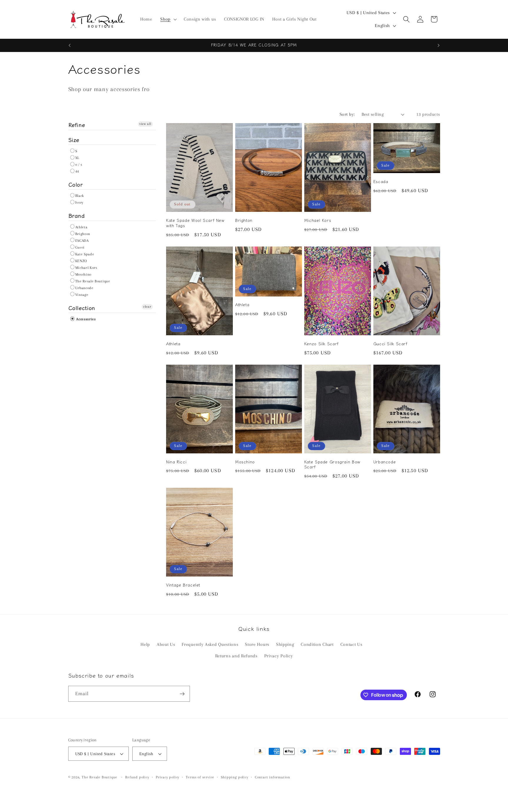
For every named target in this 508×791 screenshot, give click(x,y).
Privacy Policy (278, 655)
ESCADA (82, 241)
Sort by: (347, 114)
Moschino (83, 274)
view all (145, 124)
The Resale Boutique (92, 281)
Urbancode (84, 288)
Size (74, 139)
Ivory (79, 202)
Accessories (85, 319)
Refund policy (137, 777)
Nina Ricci (176, 462)
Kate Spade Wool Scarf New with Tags (195, 223)
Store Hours (257, 644)
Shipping (285, 644)
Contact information (272, 777)
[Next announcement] (438, 45)
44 (77, 171)
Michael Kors (86, 268)
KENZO (81, 261)
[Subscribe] (182, 694)
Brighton (83, 234)
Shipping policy (234, 777)
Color (75, 184)
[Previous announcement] (69, 45)
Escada (380, 181)
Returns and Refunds (236, 655)
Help (145, 644)
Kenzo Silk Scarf (321, 343)
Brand (76, 215)
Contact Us (351, 644)
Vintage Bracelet (183, 585)
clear (147, 307)
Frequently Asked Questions (210, 644)
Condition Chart (317, 644)
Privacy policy (167, 777)
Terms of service (200, 777)
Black (79, 196)
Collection (81, 307)
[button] (168, 19)
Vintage (81, 295)
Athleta (81, 227)
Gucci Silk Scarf (390, 343)
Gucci (80, 247)
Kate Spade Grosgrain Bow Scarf (332, 464)
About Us (166, 644)
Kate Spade (84, 254)
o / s (78, 164)
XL (77, 158)
